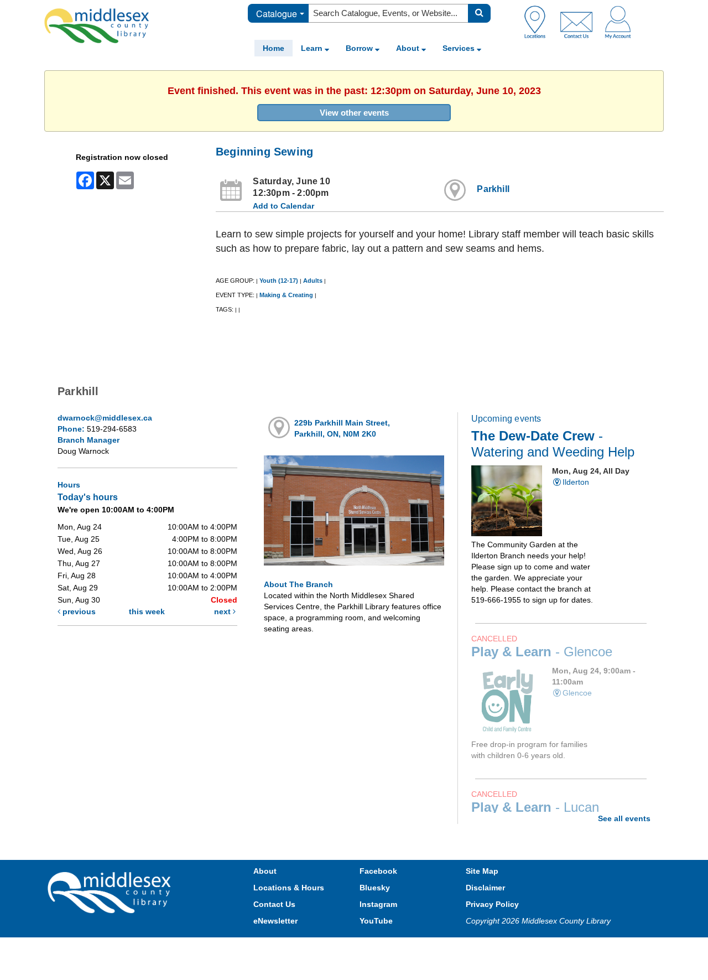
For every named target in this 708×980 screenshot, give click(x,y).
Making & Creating (286, 295)
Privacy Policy (492, 904)
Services (459, 48)
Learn (313, 48)
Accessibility (377, 948)
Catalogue (276, 13)
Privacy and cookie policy (305, 948)
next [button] (223, 611)
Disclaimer (485, 887)
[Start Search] (479, 13)
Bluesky (375, 887)
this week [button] (147, 611)
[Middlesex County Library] (110, 892)
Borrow (360, 48)
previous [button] (78, 611)
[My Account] (617, 21)
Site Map (482, 871)
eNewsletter (275, 920)
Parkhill (493, 189)
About (408, 48)
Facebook (378, 871)
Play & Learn (541, 652)
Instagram (378, 904)
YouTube (376, 920)
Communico (426, 948)
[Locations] (539, 21)
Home (273, 48)
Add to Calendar (283, 205)
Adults (312, 280)
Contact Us (274, 904)
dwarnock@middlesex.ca (105, 417)
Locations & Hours (288, 887)
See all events (624, 818)
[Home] (96, 25)
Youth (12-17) (278, 280)
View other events (354, 112)
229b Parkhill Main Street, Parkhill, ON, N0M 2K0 (342, 428)
